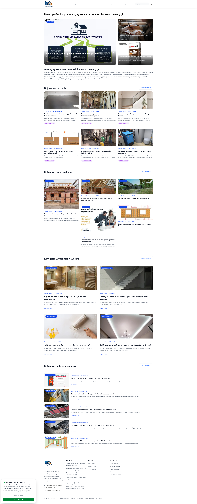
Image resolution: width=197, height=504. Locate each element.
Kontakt (73, 498)
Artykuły (69, 460)
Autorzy (91, 460)
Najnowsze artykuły (67, 4)
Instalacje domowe (100, 4)
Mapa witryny (99, 498)
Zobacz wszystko (146, 87)
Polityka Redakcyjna (89, 498)
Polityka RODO (79, 498)
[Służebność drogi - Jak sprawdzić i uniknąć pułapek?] (80, 42)
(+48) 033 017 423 (50, 487)
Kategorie (113, 460)
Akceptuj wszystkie (18, 499)
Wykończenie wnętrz (79, 4)
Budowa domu (90, 4)
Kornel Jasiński (47, 111)
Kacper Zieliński (48, 148)
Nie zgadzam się (18, 495)
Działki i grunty (111, 4)
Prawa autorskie (54, 498)
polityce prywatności (24, 491)
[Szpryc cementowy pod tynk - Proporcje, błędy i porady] (135, 53)
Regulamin (46, 498)
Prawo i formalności (121, 4)
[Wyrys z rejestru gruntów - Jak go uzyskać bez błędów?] (135, 30)
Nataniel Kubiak (85, 111)
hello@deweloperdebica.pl (53, 490)
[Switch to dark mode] (151, 4)
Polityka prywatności (64, 498)
